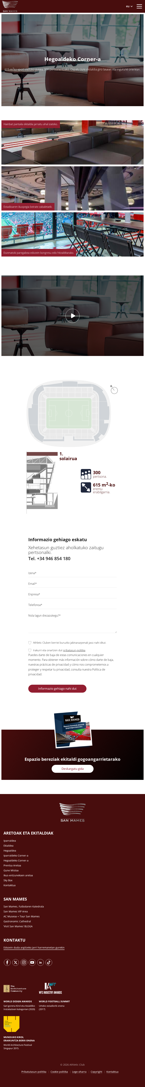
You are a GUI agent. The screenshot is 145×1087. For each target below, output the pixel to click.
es (129, 16)
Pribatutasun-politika (33, 1071)
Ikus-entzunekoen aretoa (18, 875)
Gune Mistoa (11, 870)
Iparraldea (10, 840)
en (129, 25)
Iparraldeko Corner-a (16, 855)
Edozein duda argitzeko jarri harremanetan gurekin (34, 947)
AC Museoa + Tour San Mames (22, 916)
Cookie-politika (59, 1071)
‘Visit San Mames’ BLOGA (18, 926)
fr (129, 29)
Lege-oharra (79, 1071)
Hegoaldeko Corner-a (16, 860)
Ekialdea (8, 845)
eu (129, 20)
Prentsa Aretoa (12, 865)
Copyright (96, 1071)
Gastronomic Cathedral (17, 921)
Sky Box (8, 880)
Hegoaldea (10, 850)
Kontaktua (10, 885)
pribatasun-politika (74, 650)
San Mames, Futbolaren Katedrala (24, 906)
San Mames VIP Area (16, 911)
